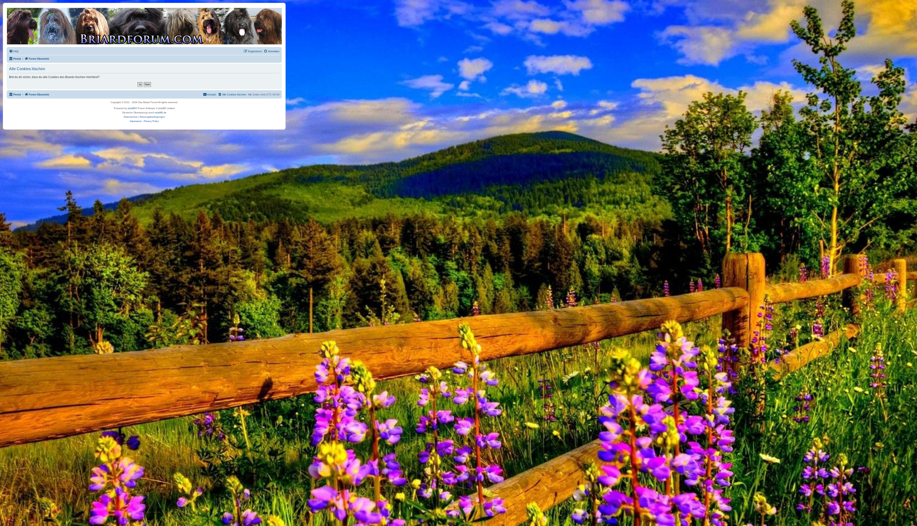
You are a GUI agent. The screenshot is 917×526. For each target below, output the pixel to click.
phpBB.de (160, 112)
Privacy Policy (151, 121)
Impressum (136, 121)
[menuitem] (14, 51)
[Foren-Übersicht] (144, 26)
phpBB (131, 108)
